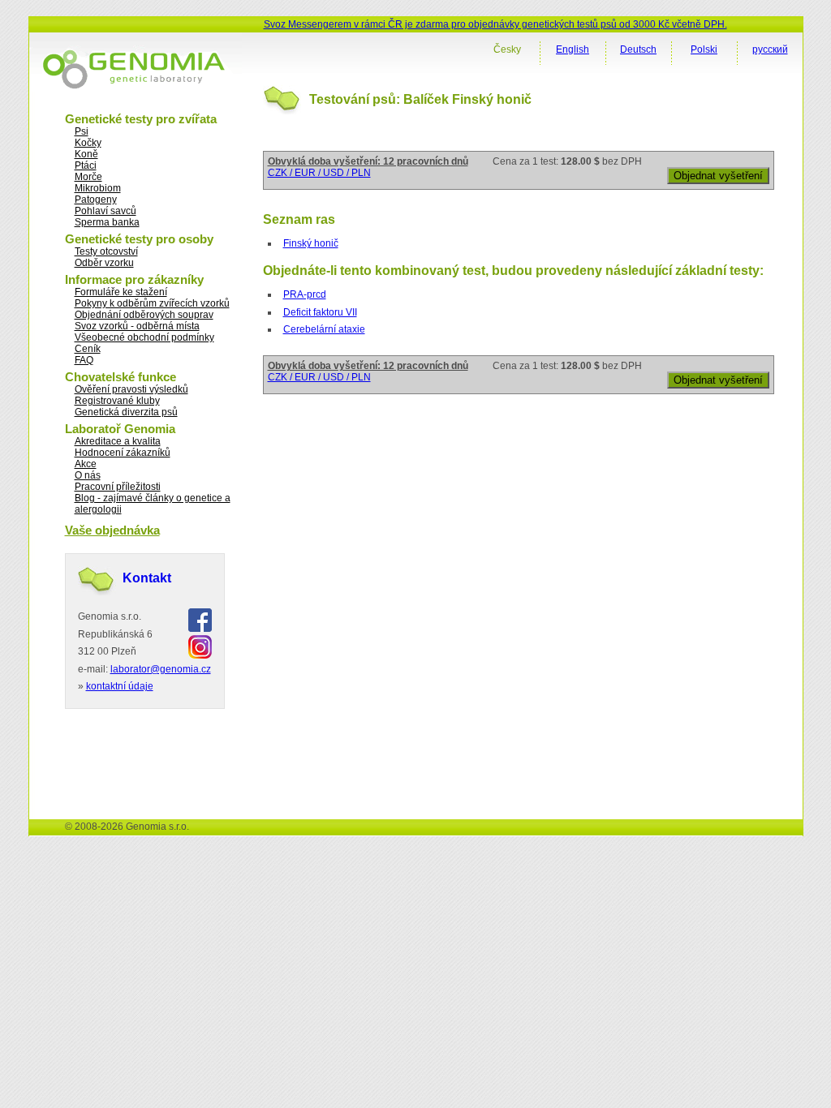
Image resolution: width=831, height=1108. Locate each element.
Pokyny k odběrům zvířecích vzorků (152, 303)
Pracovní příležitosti (118, 486)
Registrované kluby (117, 400)
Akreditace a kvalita (118, 441)
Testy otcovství (106, 251)
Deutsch (638, 49)
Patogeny (96, 199)
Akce (86, 464)
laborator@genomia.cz (160, 669)
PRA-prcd (304, 294)
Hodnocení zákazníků (122, 452)
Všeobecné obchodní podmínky (144, 337)
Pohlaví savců (105, 211)
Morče (88, 177)
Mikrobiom (98, 188)
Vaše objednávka (112, 530)
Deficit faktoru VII (320, 312)
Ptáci (86, 165)
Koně (86, 154)
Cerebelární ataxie (324, 329)
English (572, 49)
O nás (88, 475)
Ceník (88, 348)
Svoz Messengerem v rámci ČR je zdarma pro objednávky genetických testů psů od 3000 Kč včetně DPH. (495, 24)
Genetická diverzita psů (126, 412)
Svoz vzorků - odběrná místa (137, 326)
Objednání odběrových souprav (144, 314)
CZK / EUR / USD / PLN (319, 172)
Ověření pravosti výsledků (131, 389)
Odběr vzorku (104, 262)
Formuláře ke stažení (121, 292)
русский (770, 49)
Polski (704, 49)
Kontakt (147, 578)
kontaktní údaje (119, 686)
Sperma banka (107, 222)
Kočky (88, 142)
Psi (81, 131)
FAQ (84, 360)
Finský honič (310, 243)
